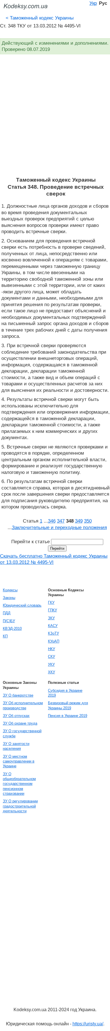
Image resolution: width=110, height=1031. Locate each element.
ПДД (6, 613)
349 (79, 521)
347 (61, 521)
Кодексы (10, 590)
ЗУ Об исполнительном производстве (23, 705)
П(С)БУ (9, 621)
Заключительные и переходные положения (59, 527)
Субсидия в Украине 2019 (65, 692)
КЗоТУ (53, 633)
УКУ (51, 664)
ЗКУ (51, 618)
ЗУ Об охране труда (20, 723)
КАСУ (53, 626)
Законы (9, 598)
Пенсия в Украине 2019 (67, 716)
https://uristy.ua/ (87, 1023)
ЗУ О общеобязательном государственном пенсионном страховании (19, 784)
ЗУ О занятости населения (16, 746)
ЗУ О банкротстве (18, 695)
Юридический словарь (22, 605)
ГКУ (51, 602)
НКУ (51, 649)
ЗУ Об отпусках (16, 716)
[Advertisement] (55, 118)
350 (88, 521)
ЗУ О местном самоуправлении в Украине (18, 761)
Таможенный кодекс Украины (40, 18)
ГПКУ (52, 610)
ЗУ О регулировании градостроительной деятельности (20, 806)
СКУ (51, 656)
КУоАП (53, 641)
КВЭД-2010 (12, 628)
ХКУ (51, 672)
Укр (93, 3)
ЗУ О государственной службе (22, 733)
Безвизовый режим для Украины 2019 (68, 705)
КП (5, 636)
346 (52, 521)
